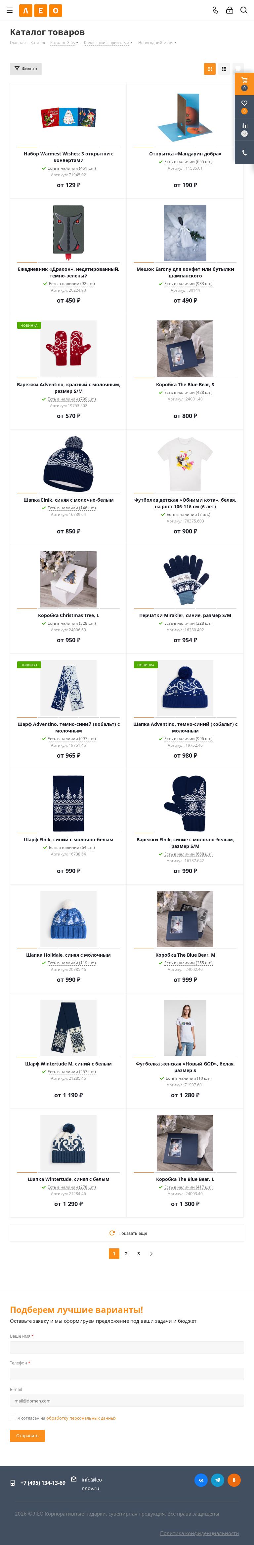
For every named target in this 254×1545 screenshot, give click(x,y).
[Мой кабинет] (229, 10)
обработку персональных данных (81, 1418)
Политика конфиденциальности (199, 1533)
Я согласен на (67, 1418)
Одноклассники (234, 1480)
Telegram (217, 1480)
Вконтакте (201, 1480)
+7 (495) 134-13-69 (43, 1482)
